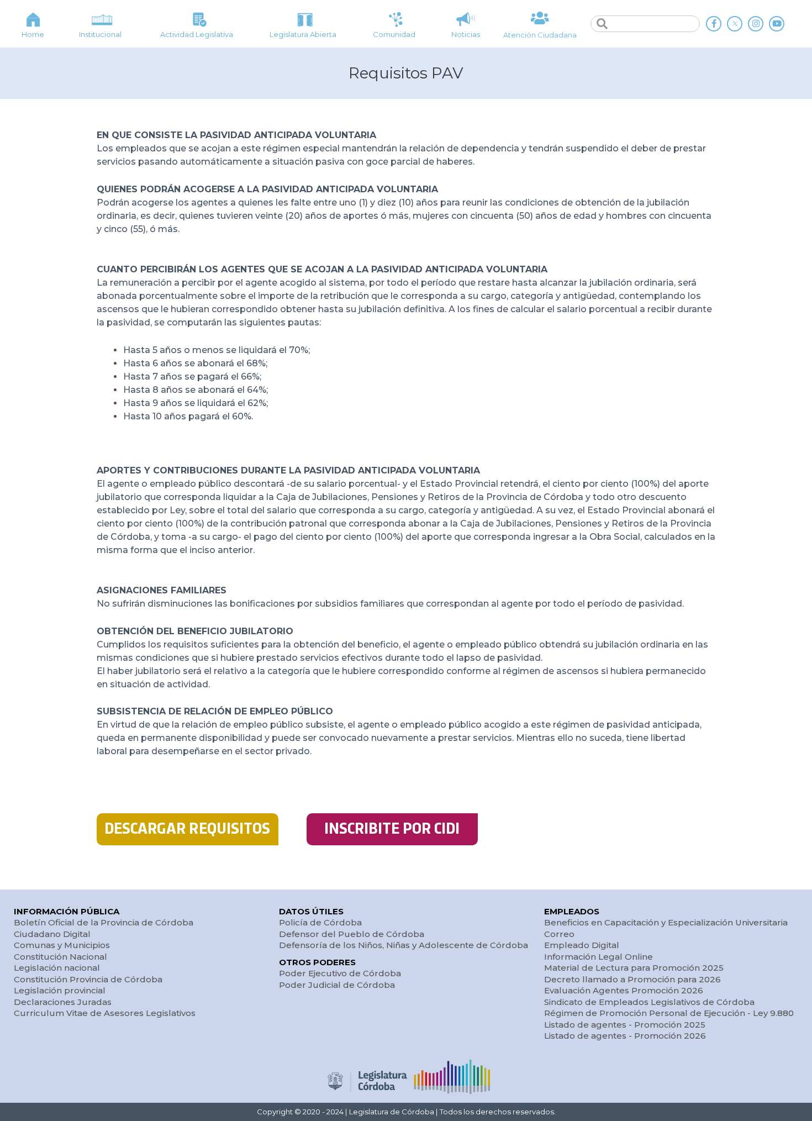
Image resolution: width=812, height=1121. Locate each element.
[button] (187, 829)
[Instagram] (755, 23)
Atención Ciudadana (540, 34)
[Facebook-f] (713, 23)
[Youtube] (776, 23)
